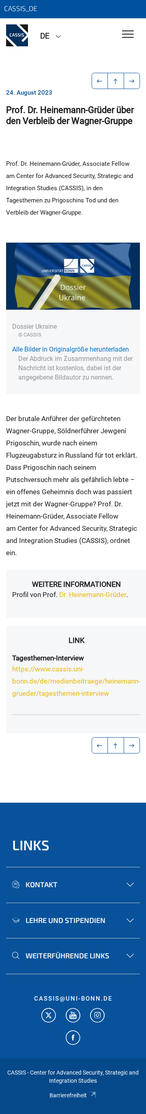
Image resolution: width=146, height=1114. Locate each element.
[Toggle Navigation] (128, 34)
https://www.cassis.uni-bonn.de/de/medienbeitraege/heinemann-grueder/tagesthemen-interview (76, 681)
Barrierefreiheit (68, 1095)
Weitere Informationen (76, 584)
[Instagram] (97, 1016)
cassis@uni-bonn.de (73, 998)
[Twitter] (48, 1016)
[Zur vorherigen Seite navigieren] (100, 81)
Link (76, 640)
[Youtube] (73, 1016)
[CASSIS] (17, 35)
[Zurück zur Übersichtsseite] (115, 81)
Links (30, 844)
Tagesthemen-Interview (48, 658)
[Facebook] (73, 1038)
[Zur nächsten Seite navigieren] (132, 81)
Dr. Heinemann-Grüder (92, 595)
